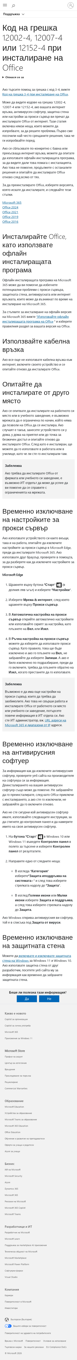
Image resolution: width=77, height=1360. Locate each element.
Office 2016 (10, 221)
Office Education (12, 1132)
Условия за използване (54, 1340)
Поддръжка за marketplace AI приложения (26, 1245)
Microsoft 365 (12, 202)
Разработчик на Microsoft (17, 1232)
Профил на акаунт (14, 1056)
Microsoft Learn (12, 1238)
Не (49, 999)
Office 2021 (10, 212)
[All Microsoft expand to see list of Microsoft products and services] (5, 5)
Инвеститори (11, 1307)
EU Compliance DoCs (56, 1346)
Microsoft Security (13, 1175)
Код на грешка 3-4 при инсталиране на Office (35, 94)
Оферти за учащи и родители (19, 1144)
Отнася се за (14, 77)
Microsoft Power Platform (17, 1264)
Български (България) (21, 1319)
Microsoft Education (14, 1106)
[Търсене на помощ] (13, 5)
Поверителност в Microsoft (18, 1301)
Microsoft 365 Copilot (15, 1207)
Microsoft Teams (13, 1214)
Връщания (10, 1069)
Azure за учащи (12, 1151)
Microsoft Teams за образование (21, 1119)
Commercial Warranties (16, 1088)
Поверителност (33, 1340)
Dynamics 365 (11, 1188)
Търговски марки (13, 1346)
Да (27, 999)
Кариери (9, 1295)
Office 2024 (10, 207)
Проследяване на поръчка (18, 1075)
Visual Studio (11, 1276)
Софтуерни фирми (14, 1270)
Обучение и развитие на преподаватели (25, 1138)
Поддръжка (12, 14)
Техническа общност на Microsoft (21, 1251)
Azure (7, 1182)
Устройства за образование (18, 1113)
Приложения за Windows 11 (18, 1038)
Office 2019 (10, 217)
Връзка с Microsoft (14, 1340)
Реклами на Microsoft (15, 1201)
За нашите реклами (34, 1346)
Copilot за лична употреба (18, 1025)
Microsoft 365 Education (16, 1125)
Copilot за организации (16, 1019)
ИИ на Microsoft (13, 1169)
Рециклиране (11, 1082)
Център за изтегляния (16, 1062)
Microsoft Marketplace (15, 1257)
